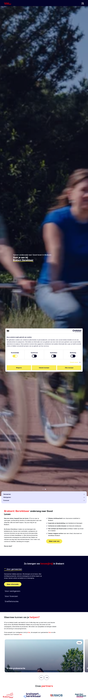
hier (29, 632)
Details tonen (74, 362)
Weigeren (19, 367)
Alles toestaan (69, 367)
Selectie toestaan (44, 367)
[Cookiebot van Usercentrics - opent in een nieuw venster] (73, 331)
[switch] (34, 356)
